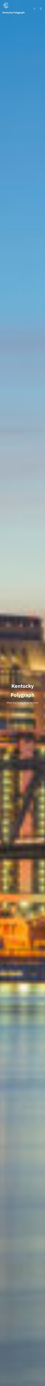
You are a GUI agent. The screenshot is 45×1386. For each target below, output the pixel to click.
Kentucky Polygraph (13, 12)
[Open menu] (34, 8)
